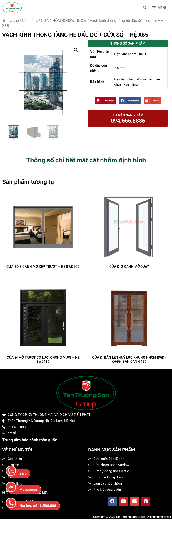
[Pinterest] (145, 501)
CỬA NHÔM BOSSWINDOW (64, 20)
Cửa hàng (30, 20)
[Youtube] (123, 501)
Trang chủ (10, 20)
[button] (76, 50)
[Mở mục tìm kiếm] (144, 8)
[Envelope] (134, 501)
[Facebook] (112, 501)
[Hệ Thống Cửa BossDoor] (12, 8)
